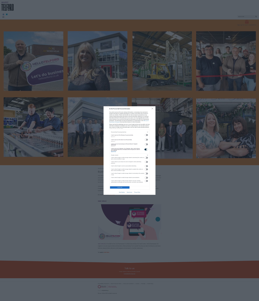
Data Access (129, 192)
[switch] (146, 135)
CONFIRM (119, 187)
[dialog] (129, 150)
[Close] (153, 109)
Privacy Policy (137, 192)
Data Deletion (122, 192)
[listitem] (129, 132)
